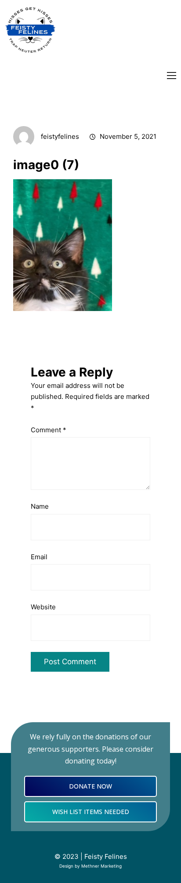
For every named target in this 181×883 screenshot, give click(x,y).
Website (43, 607)
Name (40, 506)
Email (39, 557)
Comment (48, 430)
